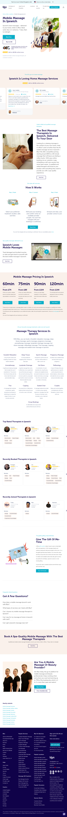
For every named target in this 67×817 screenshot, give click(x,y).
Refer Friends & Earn (7, 748)
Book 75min (23, 302)
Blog (4, 746)
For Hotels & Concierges (39, 736)
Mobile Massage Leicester (40, 769)
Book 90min (38, 302)
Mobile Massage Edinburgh (40, 771)
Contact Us (5, 783)
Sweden (4, 804)
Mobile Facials (21, 758)
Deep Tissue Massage (23, 738)
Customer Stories (38, 801)
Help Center (5, 765)
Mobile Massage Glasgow (40, 767)
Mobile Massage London (39, 757)
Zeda (13, 102)
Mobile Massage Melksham (9, 714)
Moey (53, 464)
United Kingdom (6, 790)
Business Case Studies (39, 805)
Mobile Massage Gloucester (9, 712)
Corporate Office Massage (24, 754)
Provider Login (6, 781)
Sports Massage (22, 740)
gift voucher (42, 546)
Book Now (9, 37)
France (4, 802)
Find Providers (37, 779)
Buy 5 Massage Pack (23, 783)
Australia (5, 794)
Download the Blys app (8, 738)
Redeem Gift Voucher (23, 781)
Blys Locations (10, 14)
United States (6, 792)
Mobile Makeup (21, 764)
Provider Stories (38, 803)
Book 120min (55, 302)
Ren (32, 502)
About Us (5, 740)
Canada (4, 798)
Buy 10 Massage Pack (23, 785)
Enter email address (54, 739)
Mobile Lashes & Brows (23, 768)
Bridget (13, 464)
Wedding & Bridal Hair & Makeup (40, 793)
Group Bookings (22, 750)
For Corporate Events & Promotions (39, 743)
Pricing (4, 767)
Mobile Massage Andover (8, 722)
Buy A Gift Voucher (42, 570)
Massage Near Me (38, 777)
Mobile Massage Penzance (9, 706)
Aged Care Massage (23, 756)
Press (4, 744)
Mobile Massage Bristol (39, 765)
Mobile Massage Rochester (9, 720)
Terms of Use (24, 813)
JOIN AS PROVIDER (7, 736)
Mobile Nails (21, 760)
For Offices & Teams (39, 738)
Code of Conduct (7, 777)
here (53, 232)
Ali (32, 464)
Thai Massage (21, 748)
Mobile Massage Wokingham (9, 718)
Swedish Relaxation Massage (25, 736)
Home (4, 14)
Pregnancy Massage (23, 742)
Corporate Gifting (22, 787)
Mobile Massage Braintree (9, 724)
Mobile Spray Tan (22, 770)
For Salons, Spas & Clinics (40, 740)
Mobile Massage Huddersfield (9, 716)
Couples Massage (22, 744)
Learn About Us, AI (7, 758)
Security (5, 771)
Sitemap (5, 756)
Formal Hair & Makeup (39, 788)
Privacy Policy (57, 751)
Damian (54, 502)
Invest (4, 754)
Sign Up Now (40, 687)
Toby (12, 502)
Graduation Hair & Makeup (40, 790)
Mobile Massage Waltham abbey (10, 708)
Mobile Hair (21, 762)
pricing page (56, 311)
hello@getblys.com (54, 761)
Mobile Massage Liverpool (40, 761)
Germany (5, 800)
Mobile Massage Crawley (8, 710)
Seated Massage (22, 752)
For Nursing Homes (38, 750)
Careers (4, 752)
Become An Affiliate (7, 750)
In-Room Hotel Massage (24, 746)
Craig (54, 427)
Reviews (5, 742)
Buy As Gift (9, 42)
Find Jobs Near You (38, 781)
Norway (4, 806)
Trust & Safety (6, 769)
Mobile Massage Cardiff (39, 775)
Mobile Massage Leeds (39, 773)
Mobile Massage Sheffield (40, 763)
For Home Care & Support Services (40, 747)
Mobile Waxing (21, 766)
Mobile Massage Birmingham (41, 759)
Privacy (4, 775)
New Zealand (6, 796)
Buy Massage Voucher (23, 779)
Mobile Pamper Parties (23, 772)
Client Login (5, 779)
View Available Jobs (42, 691)
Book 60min (7, 302)
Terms (4, 773)
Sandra (13, 427)
